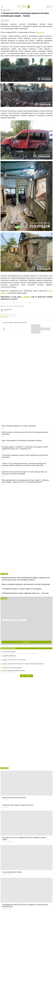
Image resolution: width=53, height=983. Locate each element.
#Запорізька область (18, 306)
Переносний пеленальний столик (14, 798)
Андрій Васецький (8, 309)
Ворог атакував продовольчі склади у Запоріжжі (19, 426)
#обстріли (6, 306)
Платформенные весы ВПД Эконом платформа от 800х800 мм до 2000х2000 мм (25, 906)
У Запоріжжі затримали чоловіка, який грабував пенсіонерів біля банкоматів (25, 456)
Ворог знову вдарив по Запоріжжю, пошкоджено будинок (22, 440)
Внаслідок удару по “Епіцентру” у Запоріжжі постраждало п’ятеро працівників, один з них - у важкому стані (25, 448)
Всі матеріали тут (26, 642)
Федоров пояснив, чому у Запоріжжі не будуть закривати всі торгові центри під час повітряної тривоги (26, 578)
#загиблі (11, 306)
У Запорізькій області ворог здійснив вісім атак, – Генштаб (25, 593)
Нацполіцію (40, 32)
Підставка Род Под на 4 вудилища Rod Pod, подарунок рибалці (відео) (24, 838)
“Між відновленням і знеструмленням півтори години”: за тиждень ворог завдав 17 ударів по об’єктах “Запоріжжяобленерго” (25, 481)
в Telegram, (26, 297)
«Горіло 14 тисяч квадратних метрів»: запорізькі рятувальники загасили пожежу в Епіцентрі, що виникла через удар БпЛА (24, 464)
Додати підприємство (26, 675)
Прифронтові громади (14, 620)
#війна (2, 306)
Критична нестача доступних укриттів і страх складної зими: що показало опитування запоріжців (24, 473)
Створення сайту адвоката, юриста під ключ (17, 805)
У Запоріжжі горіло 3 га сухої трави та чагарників (21, 589)
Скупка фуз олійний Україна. (12, 872)
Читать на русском (5, 20)
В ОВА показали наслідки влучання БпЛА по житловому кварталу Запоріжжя (25, 433)
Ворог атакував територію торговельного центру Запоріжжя (26, 584)
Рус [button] (48, 6)
